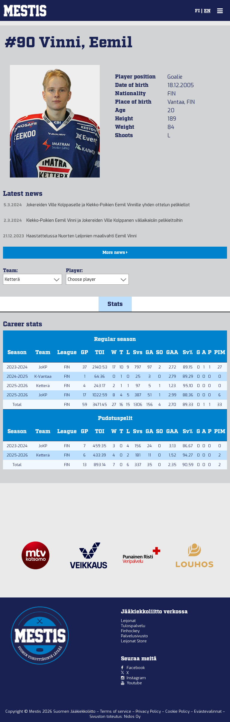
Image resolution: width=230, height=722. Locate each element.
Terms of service (116, 711)
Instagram (136, 677)
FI (197, 11)
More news (114, 252)
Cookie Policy (178, 711)
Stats (115, 304)
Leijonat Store (134, 641)
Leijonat (128, 620)
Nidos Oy (132, 716)
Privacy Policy (149, 711)
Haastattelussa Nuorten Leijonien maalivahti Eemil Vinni (81, 236)
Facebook (136, 667)
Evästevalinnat (208, 711)
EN (207, 11)
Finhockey (130, 630)
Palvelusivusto (134, 635)
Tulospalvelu (133, 625)
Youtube (134, 682)
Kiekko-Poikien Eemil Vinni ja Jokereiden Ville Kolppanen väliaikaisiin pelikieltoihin (104, 220)
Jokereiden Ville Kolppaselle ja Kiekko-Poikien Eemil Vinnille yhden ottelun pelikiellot (108, 205)
